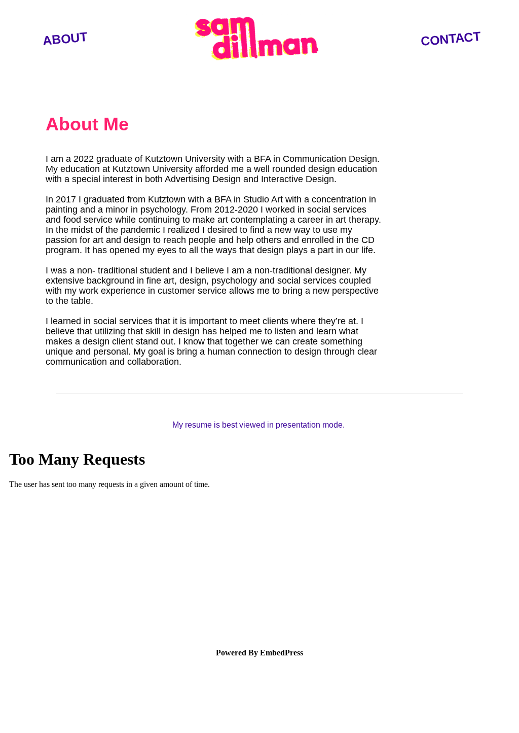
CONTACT (450, 38)
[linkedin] (73, 712)
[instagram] (45, 712)
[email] (18, 712)
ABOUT (65, 38)
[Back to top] (494, 715)
